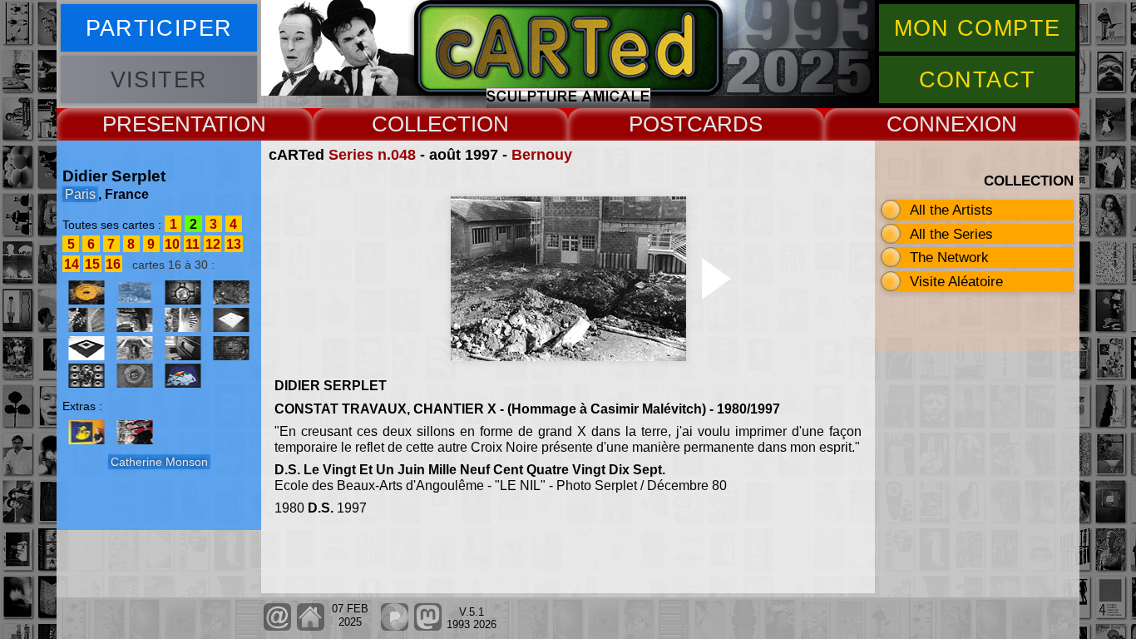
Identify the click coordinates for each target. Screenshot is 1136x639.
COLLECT (421, 124)
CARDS (725, 124)
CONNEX (933, 124)
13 (233, 244)
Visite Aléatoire (956, 281)
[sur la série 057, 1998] (86, 348)
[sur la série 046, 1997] (86, 292)
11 (192, 244)
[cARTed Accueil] (310, 627)
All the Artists (951, 209)
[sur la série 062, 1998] (86, 376)
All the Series (951, 233)
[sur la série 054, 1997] (135, 320)
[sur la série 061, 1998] (183, 348)
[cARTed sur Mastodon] (428, 627)
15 (92, 264)
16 (113, 264)
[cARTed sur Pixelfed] (394, 627)
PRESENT (152, 124)
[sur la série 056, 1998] (183, 320)
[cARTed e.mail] (277, 627)
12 (212, 244)
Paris (80, 194)
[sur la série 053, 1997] (86, 320)
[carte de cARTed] (86, 432)
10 (172, 244)
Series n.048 (372, 154)
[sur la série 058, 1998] (135, 348)
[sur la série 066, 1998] (183, 376)
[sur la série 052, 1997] (183, 292)
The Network (949, 257)
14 (71, 264)
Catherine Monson (159, 461)
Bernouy (541, 154)
